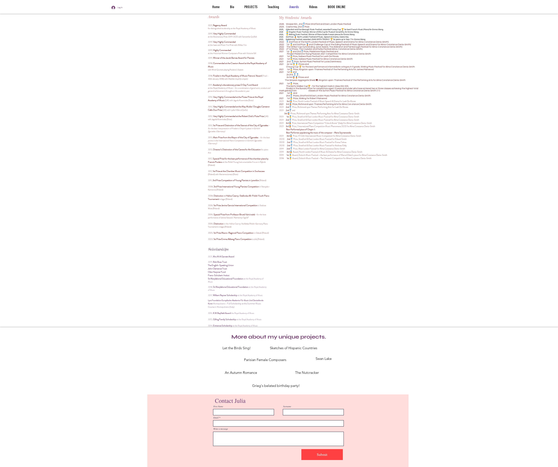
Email (216, 418)
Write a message (220, 429)
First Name (218, 406)
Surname (287, 406)
